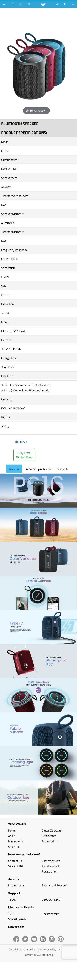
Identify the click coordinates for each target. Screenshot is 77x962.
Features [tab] (14, 469)
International (16, 885)
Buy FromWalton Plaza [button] (24, 454)
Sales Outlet (15, 866)
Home (12, 830)
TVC (10, 913)
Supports (63, 469)
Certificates (49, 836)
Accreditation (50, 841)
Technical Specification (38, 469)
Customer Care (51, 860)
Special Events (17, 919)
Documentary (50, 913)
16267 (12, 899)
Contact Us (15, 860)
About (11, 836)
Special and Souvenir (55, 885)
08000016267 (51, 899)
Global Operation (52, 830)
